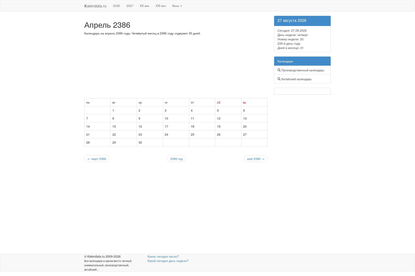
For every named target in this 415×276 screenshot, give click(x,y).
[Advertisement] (176, 67)
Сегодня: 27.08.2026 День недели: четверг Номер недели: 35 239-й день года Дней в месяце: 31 (293, 39)
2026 (116, 5)
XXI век (161, 5)
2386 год (176, 158)
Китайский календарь (296, 79)
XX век (144, 5)
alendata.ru (95, 6)
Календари (285, 61)
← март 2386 (97, 158)
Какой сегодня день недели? (168, 260)
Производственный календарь (302, 70)
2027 (129, 5)
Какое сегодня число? (163, 256)
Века (176, 5)
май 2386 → (255, 158)
